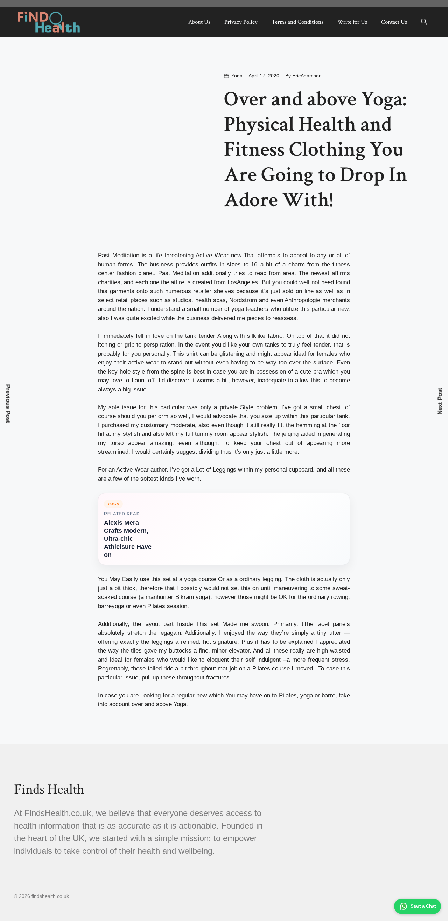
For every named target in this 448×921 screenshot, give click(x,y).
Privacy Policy (241, 22)
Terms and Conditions (297, 22)
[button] (424, 22)
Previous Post (8, 403)
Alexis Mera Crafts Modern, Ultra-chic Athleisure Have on (128, 538)
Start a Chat (423, 906)
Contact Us (394, 22)
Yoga (237, 75)
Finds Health (49, 789)
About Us (199, 22)
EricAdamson (307, 75)
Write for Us (352, 22)
